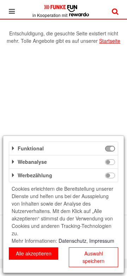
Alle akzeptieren (34, 253)
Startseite (109, 40)
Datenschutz (72, 240)
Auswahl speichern (93, 257)
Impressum (101, 240)
